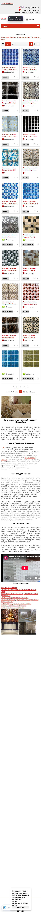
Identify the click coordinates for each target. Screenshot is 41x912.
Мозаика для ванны (23, 37)
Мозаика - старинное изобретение (13, 606)
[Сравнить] (17, 77)
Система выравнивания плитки (12, 608)
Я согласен (20, 907)
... (2, 369)
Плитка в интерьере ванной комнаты (14, 598)
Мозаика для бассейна (8, 37)
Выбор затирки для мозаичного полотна (16, 604)
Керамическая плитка (9, 588)
